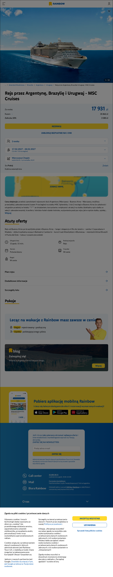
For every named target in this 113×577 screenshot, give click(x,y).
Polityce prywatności (53, 524)
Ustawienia (94, 525)
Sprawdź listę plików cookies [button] (89, 530)
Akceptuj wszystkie (91, 519)
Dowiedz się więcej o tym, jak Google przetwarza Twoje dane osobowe (18, 563)
